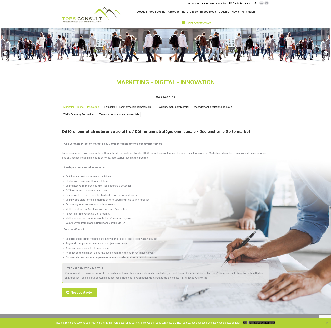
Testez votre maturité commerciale (119, 114)
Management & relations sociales (213, 106)
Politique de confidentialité (262, 322)
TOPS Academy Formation (78, 114)
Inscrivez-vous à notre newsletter (208, 3)
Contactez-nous (241, 3)
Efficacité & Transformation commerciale (127, 106)
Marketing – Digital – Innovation (81, 106)
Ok (244, 322)
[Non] (326, 323)
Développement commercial (173, 106)
